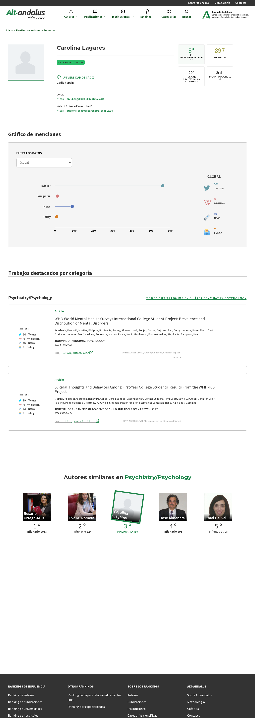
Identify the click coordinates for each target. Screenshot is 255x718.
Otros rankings (81, 686)
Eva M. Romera (81, 517)
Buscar (186, 17)
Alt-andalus (196, 686)
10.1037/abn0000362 (75, 353)
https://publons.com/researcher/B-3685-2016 (85, 110)
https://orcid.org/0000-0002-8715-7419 (80, 99)
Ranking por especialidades (86, 707)
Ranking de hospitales (23, 715)
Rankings (145, 17)
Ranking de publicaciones (25, 702)
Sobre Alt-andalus (198, 3)
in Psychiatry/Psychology (191, 57)
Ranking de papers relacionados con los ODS (94, 697)
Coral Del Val (215, 517)
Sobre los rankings (143, 686)
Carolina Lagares (120, 514)
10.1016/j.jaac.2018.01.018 (78, 421)
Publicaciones (93, 17)
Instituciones (121, 17)
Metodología (222, 3)
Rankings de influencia (26, 686)
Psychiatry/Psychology (70, 62)
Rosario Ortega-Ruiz (34, 515)
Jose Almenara (172, 517)
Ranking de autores (21, 695)
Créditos (193, 709)
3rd (219, 72)
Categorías (168, 17)
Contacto (240, 3)
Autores (69, 17)
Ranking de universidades (25, 709)
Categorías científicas (142, 715)
